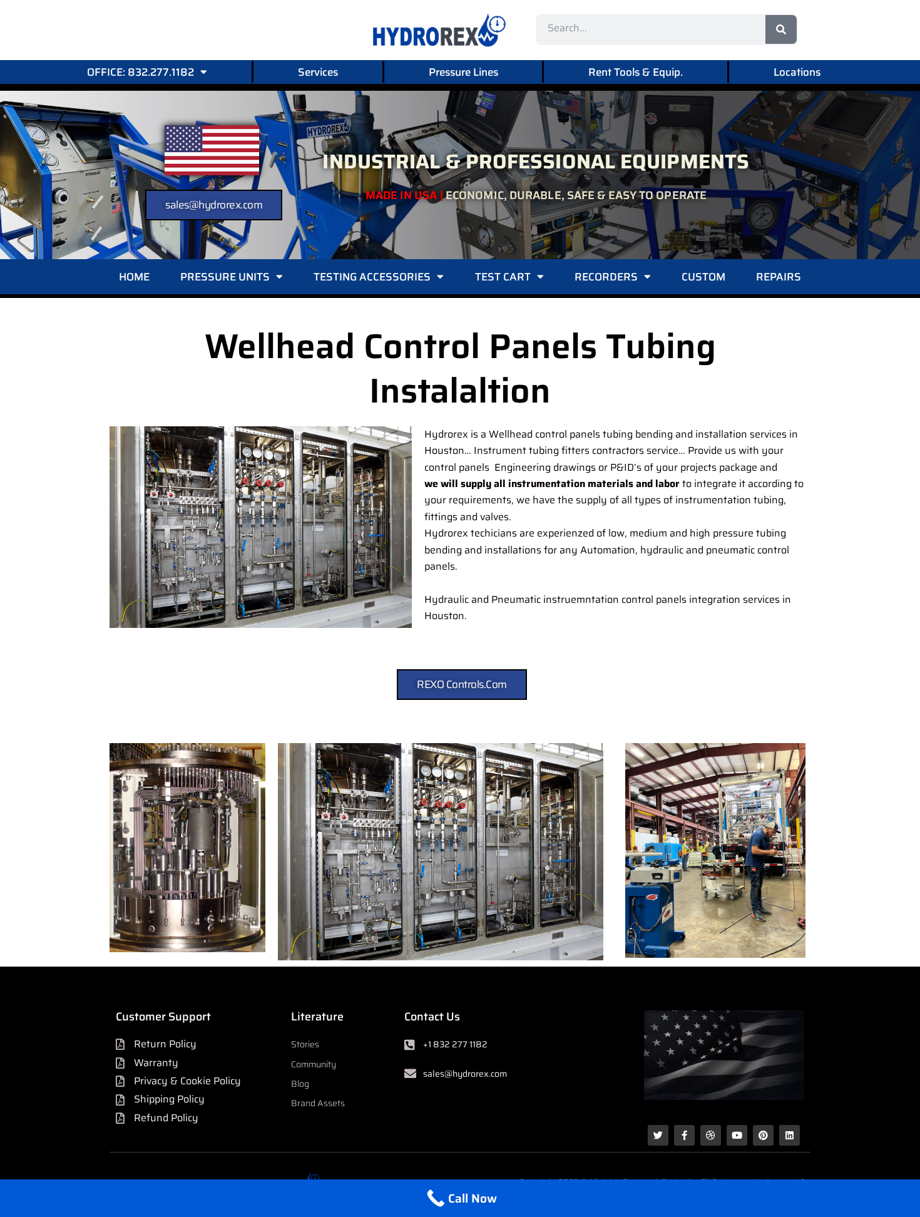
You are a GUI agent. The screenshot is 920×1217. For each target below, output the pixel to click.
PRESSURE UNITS (225, 277)
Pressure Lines (463, 72)
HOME (134, 277)
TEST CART (503, 277)
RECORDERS (606, 277)
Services (318, 72)
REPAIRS (778, 277)
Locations (797, 72)
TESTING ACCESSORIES (372, 277)
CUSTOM (703, 277)
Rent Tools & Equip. (635, 72)
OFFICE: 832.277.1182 (140, 72)
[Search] (781, 29)
